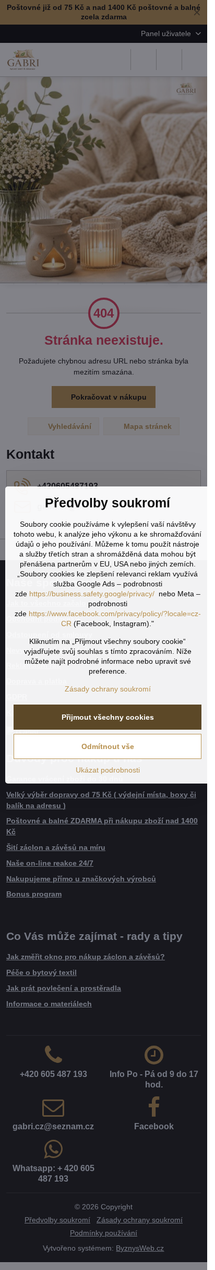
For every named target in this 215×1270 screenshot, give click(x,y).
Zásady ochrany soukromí (108, 689)
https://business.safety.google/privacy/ (91, 593)
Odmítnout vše (107, 746)
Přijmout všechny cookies (108, 717)
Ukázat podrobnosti (108, 770)
